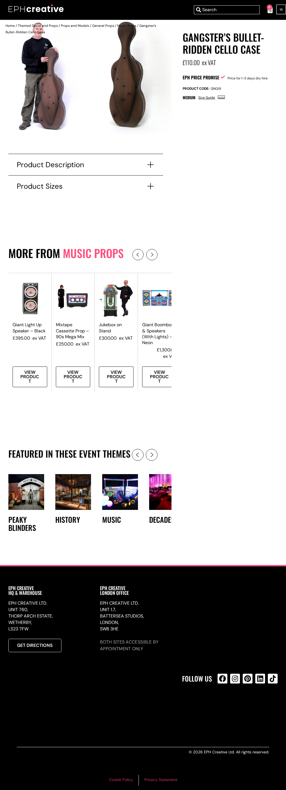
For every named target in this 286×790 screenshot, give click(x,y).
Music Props (126, 25)
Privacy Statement (160, 779)
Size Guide (206, 97)
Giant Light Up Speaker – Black (29, 327)
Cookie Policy (121, 779)
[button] (138, 254)
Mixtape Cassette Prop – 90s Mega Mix (72, 330)
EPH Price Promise (201, 77)
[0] (267, 9)
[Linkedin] (260, 678)
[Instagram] (235, 678)
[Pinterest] (247, 678)
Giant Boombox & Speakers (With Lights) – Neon (158, 333)
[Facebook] (222, 678)
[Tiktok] (273, 678)
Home (10, 25)
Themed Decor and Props (38, 25)
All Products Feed (224, 703)
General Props (103, 25)
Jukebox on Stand (110, 327)
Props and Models (75, 25)
